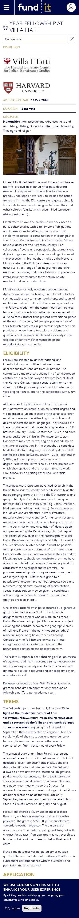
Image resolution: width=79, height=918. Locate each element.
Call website (13, 39)
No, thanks (32, 908)
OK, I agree (12, 908)
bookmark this (5, 27)
